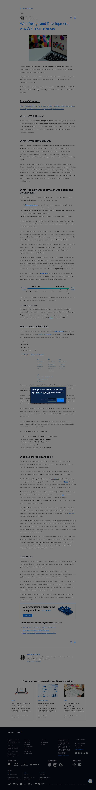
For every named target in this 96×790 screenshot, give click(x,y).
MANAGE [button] (44, 400)
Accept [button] (60, 400)
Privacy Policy (39, 393)
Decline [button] (51, 400)
